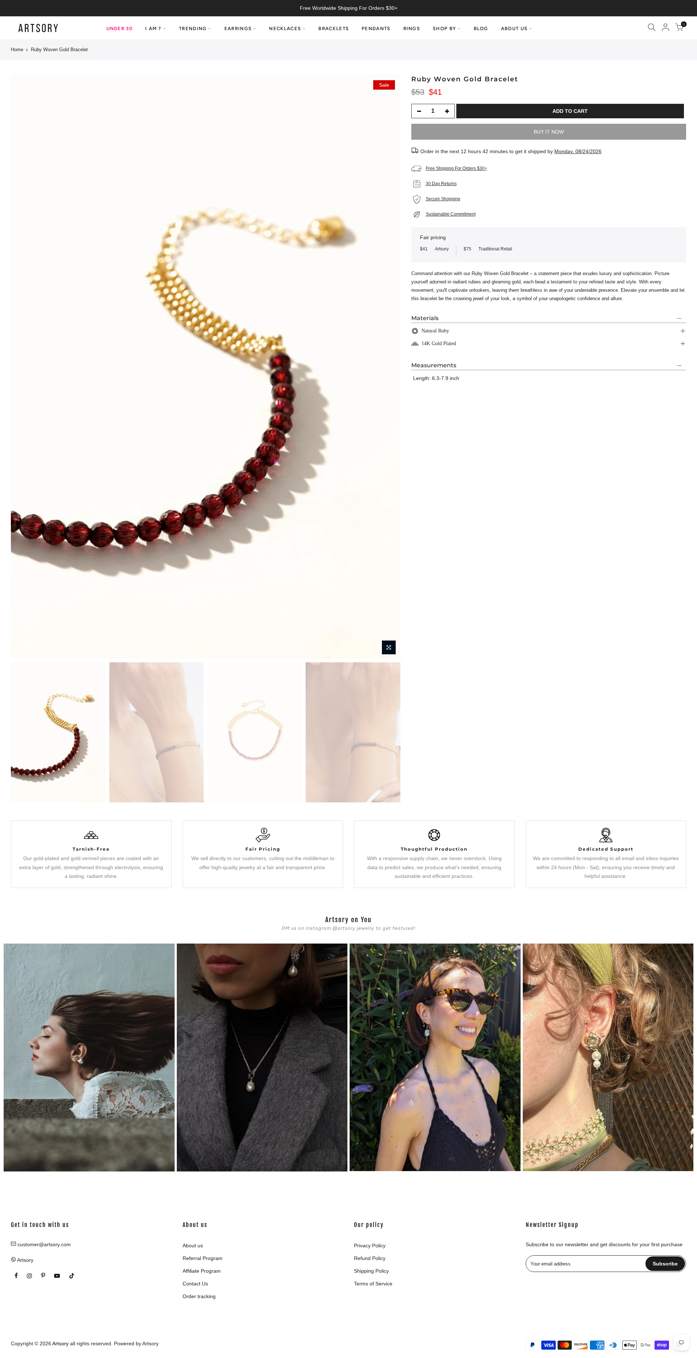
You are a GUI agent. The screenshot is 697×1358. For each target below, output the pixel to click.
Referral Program (203, 1258)
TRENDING (193, 28)
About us (193, 1245)
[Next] (388, 367)
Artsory (150, 1343)
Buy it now (549, 132)
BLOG (481, 28)
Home (17, 49)
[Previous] (24, 367)
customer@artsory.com (44, 1244)
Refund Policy (370, 1258)
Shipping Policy (371, 1271)
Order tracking (199, 1296)
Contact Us (195, 1284)
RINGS (411, 28)
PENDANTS (376, 28)
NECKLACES (285, 28)
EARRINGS (238, 28)
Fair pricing (433, 237)
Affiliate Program (202, 1271)
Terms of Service (373, 1284)
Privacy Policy (370, 1245)
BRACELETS (333, 28)
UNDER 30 (119, 28)
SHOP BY (444, 28)
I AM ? (153, 28)
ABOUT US (514, 28)
